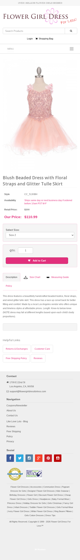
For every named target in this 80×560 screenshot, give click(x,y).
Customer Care (42, 349)
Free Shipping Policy (16, 358)
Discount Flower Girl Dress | (52, 495)
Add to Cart (38, 260)
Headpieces (45, 499)
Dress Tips (50, 515)
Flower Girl (32, 495)
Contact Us (12, 415)
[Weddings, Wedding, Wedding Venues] (40, 537)
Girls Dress (33, 499)
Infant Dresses (21, 507)
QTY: (12, 250)
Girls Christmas (55, 503)
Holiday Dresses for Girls (34, 503)
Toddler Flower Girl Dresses (42, 507)
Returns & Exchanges (17, 349)
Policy (10, 436)
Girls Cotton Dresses (34, 515)
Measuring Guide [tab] (60, 277)
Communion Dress (51, 487)
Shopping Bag (45, 38)
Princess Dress (14, 503)
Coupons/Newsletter (17, 405)
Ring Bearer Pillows (63, 511)
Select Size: (12, 230)
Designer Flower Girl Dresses (41, 491)
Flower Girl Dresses (20, 487)
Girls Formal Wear (65, 507)
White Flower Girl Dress (42, 511)
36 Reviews (40, 549)
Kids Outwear (62, 491)
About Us (11, 410)
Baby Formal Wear (60, 499)
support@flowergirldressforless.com (28, 391)
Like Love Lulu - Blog (17, 421)
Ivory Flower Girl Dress (18, 511)
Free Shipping (14, 431)
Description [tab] (11, 277)
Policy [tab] (9, 286)
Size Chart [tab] (35, 277)
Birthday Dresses (17, 495)
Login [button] (30, 38)
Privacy (10, 441)
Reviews (38, 358)
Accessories (36, 487)
